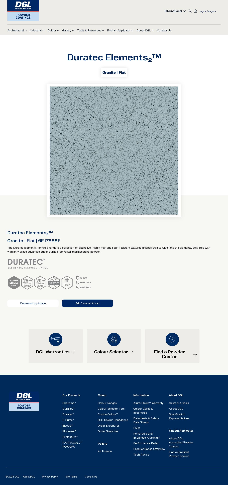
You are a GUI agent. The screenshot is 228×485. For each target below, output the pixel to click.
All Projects (105, 451)
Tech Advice (141, 454)
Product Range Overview (149, 449)
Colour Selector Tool (111, 408)
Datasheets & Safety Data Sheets (146, 420)
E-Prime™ (68, 420)
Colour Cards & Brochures (143, 410)
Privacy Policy (50, 476)
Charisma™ (69, 403)
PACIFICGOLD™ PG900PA (72, 444)
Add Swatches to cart (87, 303)
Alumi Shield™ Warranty (148, 403)
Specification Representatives (179, 416)
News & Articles (179, 403)
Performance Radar (146, 443)
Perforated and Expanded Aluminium (146, 435)
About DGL (176, 408)
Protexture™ (70, 437)
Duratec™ (68, 414)
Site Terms (71, 476)
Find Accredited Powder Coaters (179, 454)
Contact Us (91, 476)
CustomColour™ (108, 414)
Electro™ (67, 425)
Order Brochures (109, 425)
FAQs (136, 428)
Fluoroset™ (69, 431)
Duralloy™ (68, 408)
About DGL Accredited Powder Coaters (181, 442)
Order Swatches (108, 431)
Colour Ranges (107, 403)
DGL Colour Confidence (113, 420)
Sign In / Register (208, 11)
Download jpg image (33, 303)
